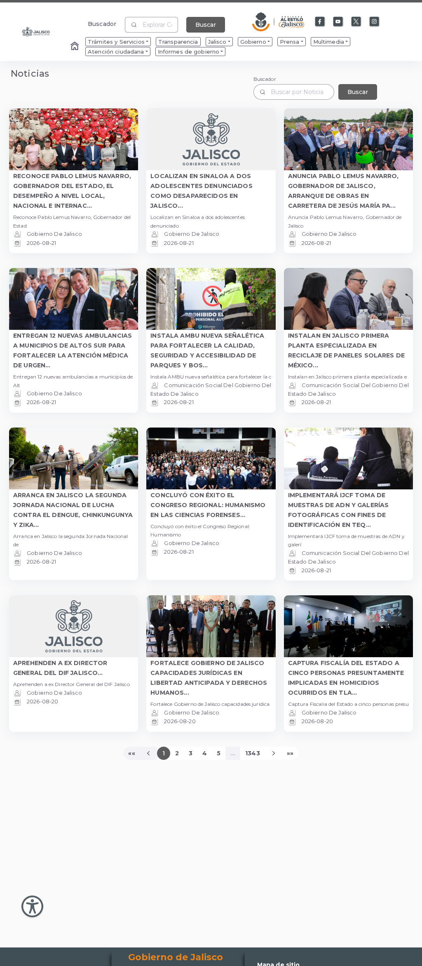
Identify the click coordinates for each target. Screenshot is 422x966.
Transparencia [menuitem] (178, 41)
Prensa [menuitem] (290, 41)
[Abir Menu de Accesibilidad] (32, 906)
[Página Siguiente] (273, 753)
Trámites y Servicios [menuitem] (116, 41)
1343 (252, 753)
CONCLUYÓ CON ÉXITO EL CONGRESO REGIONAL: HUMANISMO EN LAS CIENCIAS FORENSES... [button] (207, 505)
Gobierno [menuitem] (253, 41)
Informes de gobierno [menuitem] (189, 51)
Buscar (205, 24)
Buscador (102, 24)
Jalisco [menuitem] (217, 41)
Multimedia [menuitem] (328, 41)
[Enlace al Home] (75, 47)
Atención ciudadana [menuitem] (116, 51)
